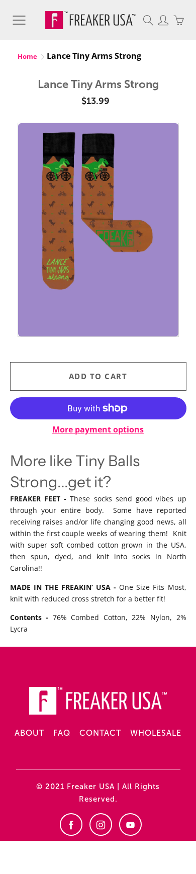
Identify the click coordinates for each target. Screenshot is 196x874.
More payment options (98, 429)
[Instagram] (100, 824)
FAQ (61, 733)
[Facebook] (71, 824)
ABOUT (29, 733)
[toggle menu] (19, 20)
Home (27, 56)
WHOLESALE (155, 733)
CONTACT (100, 733)
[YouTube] (130, 824)
